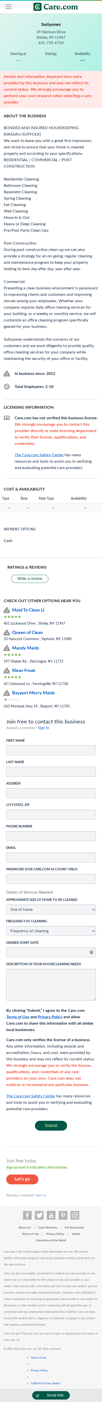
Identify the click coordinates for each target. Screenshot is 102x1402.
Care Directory (47, 1227)
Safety (76, 1233)
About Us (24, 1227)
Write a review (29, 579)
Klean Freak (23, 670)
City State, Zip (17, 805)
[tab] (51, 892)
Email (11, 848)
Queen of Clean (27, 633)
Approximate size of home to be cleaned (41, 900)
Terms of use (38, 1357)
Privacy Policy (50, 1017)
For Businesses (74, 1227)
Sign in (43, 728)
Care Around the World (51, 1240)
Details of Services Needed (29, 892)
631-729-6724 (51, 43)
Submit (51, 1125)
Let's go (22, 1179)
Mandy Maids (25, 648)
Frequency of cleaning (26, 921)
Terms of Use (17, 1017)
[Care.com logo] (54, 7)
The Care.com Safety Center (30, 1096)
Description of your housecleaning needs (43, 964)
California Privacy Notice (45, 1383)
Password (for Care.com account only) (41, 869)
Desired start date (22, 943)
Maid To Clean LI (28, 610)
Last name (15, 762)
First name (15, 740)
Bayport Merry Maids (33, 693)
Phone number (19, 826)
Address (13, 783)
